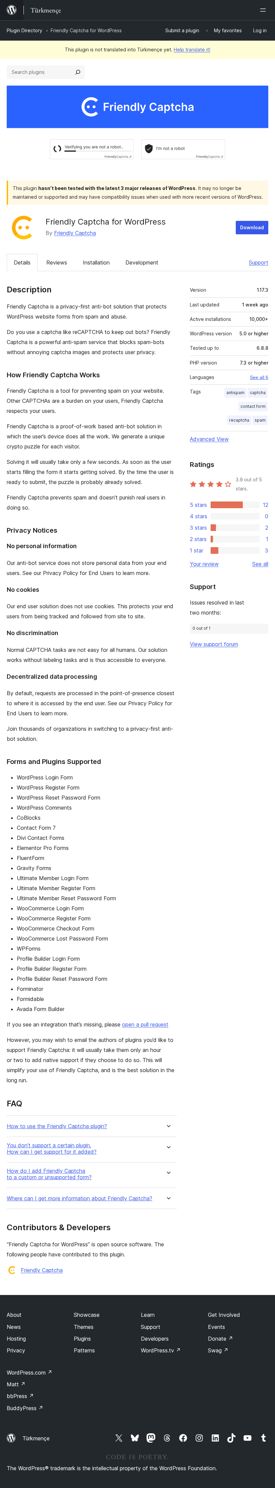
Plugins (82, 1338)
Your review (204, 564)
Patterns (84, 1350)
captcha (258, 392)
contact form (253, 406)
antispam (235, 392)
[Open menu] (264, 10)
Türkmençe (36, 1438)
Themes (84, 1327)
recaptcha (239, 420)
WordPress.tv (161, 1350)
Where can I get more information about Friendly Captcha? (79, 1198)
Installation (96, 262)
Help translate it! (192, 49)
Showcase (87, 1314)
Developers (155, 1338)
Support (258, 262)
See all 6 (259, 377)
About (14, 1314)
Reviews (56, 262)
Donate (220, 1338)
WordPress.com (29, 1372)
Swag (218, 1350)
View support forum (214, 644)
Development (141, 262)
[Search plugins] (78, 72)
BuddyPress (25, 1408)
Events (216, 1327)
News (14, 1327)
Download (252, 227)
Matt (16, 1384)
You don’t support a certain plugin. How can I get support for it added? (52, 1148)
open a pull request (145, 1024)
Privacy (16, 1350)
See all (260, 564)
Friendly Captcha (75, 233)
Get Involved (224, 1314)
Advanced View (209, 439)
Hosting (16, 1338)
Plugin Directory (24, 30)
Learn (148, 1314)
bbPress (20, 1396)
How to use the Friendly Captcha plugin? (57, 1126)
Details (22, 262)
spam (260, 420)
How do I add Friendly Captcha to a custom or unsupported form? (49, 1174)
